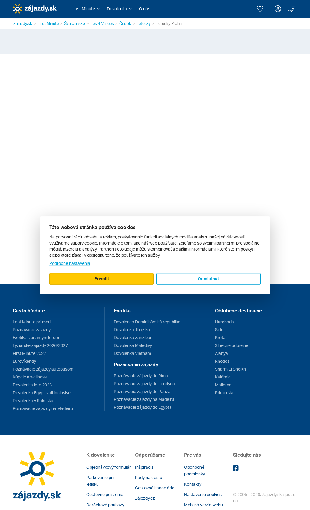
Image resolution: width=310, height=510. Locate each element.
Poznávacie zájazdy (32, 329)
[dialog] (155, 255)
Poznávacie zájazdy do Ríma (141, 375)
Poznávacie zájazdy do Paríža (142, 391)
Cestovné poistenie (104, 494)
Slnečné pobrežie (231, 345)
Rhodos (222, 361)
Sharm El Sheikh (230, 369)
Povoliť (101, 278)
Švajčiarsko (74, 23)
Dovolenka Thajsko (132, 329)
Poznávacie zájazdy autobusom (43, 369)
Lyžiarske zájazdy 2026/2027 (40, 345)
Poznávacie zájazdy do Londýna (144, 383)
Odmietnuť (208, 278)
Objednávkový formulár (108, 467)
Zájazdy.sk (22, 23)
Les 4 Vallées (102, 23)
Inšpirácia (144, 467)
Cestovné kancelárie (154, 487)
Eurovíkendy (24, 361)
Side (219, 329)
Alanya (221, 353)
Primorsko (224, 392)
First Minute (48, 23)
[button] (86, 9)
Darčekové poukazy (105, 504)
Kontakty (192, 484)
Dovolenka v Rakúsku (33, 400)
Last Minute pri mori (32, 321)
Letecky (144, 23)
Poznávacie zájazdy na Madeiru (43, 408)
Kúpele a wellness (30, 376)
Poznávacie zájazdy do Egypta (143, 407)
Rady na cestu (148, 477)
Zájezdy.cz (145, 498)
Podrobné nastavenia (69, 263)
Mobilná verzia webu (203, 504)
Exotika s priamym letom (36, 337)
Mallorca (223, 384)
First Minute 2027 (29, 353)
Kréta (220, 337)
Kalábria (223, 376)
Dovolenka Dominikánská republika (147, 321)
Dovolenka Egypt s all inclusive (42, 392)
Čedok (125, 23)
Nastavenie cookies (203, 494)
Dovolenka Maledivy (133, 345)
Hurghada (224, 321)
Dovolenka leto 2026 (32, 384)
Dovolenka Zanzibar (133, 337)
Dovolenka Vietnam (132, 353)
